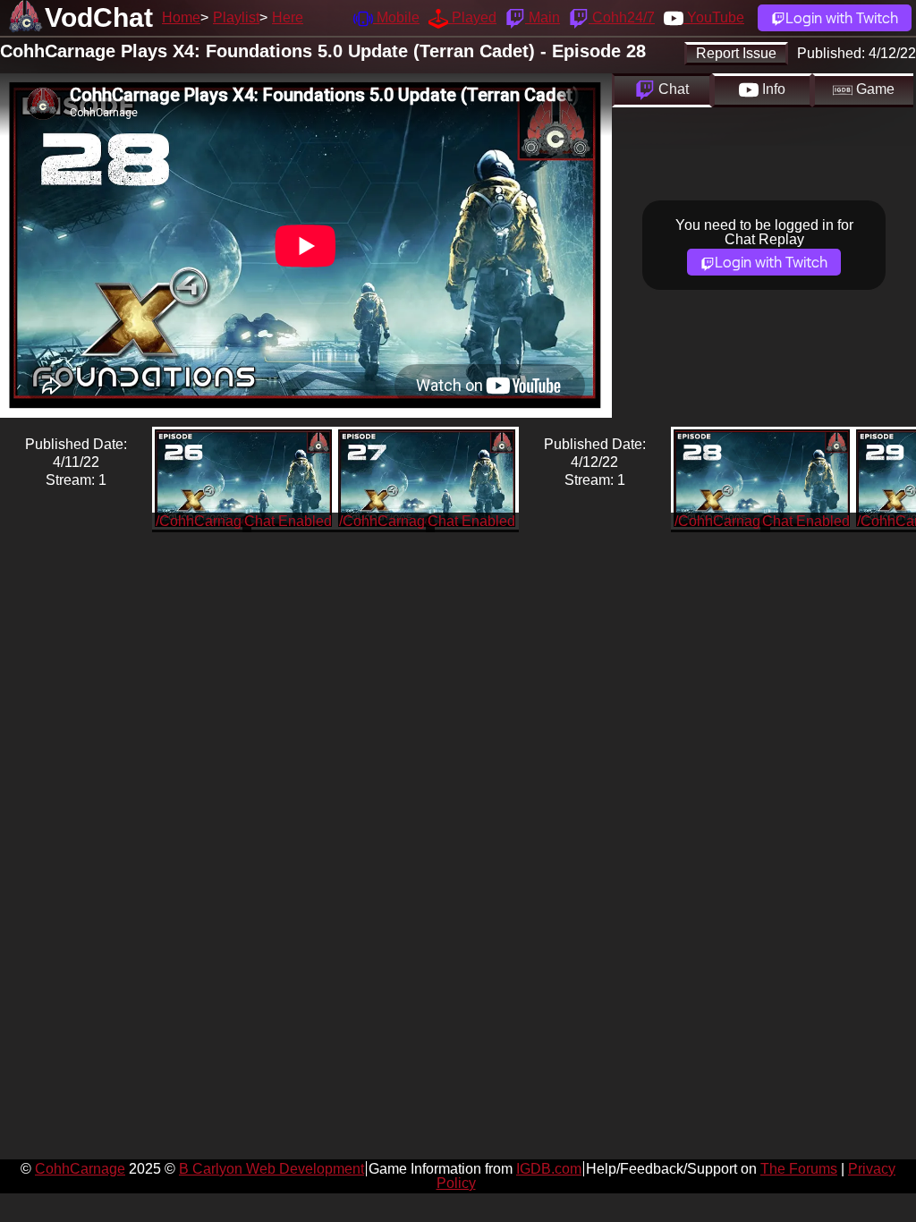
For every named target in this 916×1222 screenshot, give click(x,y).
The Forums (798, 1168)
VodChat (99, 17)
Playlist (236, 17)
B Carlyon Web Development (271, 1168)
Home (181, 17)
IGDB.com (548, 1168)
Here (287, 17)
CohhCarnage (80, 1168)
